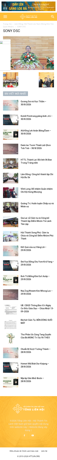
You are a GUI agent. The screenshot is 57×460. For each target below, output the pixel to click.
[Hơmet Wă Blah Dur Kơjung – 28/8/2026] (10, 367)
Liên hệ (44, 451)
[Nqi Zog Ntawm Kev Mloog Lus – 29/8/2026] (10, 294)
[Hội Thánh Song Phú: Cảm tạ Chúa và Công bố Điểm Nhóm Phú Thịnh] (10, 236)
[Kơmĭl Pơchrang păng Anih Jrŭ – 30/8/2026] (10, 120)
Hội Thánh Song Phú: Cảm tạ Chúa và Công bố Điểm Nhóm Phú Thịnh (37, 235)
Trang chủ (7, 24)
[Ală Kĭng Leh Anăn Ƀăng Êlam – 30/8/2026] (10, 134)
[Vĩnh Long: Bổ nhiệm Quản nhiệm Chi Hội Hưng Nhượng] (10, 192)
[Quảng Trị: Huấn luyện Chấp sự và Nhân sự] (10, 207)
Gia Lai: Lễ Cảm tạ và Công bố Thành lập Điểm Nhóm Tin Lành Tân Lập (36, 221)
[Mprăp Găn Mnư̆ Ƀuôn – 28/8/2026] (10, 382)
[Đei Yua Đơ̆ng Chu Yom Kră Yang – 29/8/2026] (10, 265)
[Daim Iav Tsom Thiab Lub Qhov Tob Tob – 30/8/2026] (10, 149)
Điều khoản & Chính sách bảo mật (24, 451)
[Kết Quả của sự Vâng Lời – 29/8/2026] (10, 251)
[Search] (52, 17)
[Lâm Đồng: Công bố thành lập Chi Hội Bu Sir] (10, 178)
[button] (5, 17)
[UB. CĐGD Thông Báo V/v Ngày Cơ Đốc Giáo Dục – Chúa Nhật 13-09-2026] (10, 309)
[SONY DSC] (28, 69)
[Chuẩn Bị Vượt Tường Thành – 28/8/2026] (10, 353)
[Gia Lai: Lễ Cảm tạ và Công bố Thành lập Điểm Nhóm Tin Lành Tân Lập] (10, 221)
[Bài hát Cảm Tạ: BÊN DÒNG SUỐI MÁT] (10, 323)
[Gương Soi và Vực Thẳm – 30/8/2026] (10, 105)
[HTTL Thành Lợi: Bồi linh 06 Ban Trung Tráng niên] (10, 163)
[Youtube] (33, 436)
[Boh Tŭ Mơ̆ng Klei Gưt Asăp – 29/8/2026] (10, 280)
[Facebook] (24, 436)
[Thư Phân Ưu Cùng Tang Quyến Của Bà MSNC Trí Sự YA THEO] (10, 338)
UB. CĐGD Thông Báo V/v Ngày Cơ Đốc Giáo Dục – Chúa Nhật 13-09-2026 (37, 308)
